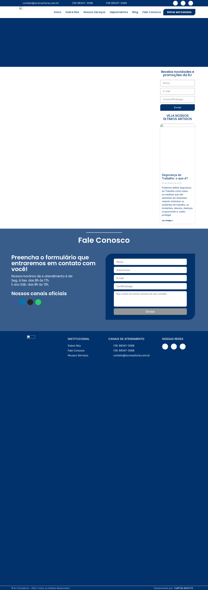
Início (57, 12)
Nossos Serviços (95, 12)
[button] (179, 12)
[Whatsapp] (38, 302)
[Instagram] (190, 3)
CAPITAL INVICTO (183, 588)
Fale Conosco (152, 12)
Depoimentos (119, 12)
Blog (135, 12)
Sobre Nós (72, 12)
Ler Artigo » (167, 220)
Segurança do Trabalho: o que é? (175, 176)
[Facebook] (175, 3)
